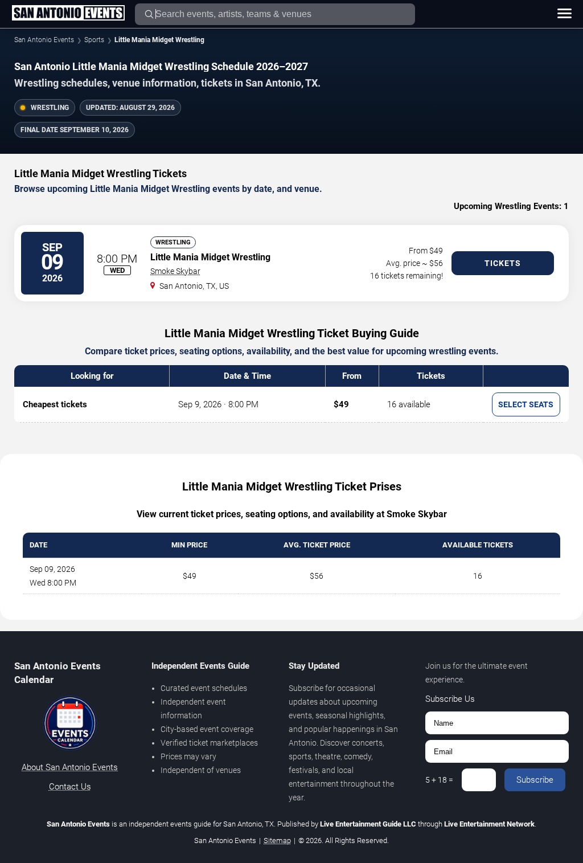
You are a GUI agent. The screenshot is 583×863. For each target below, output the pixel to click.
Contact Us (70, 787)
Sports (94, 40)
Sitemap (277, 840)
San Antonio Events (44, 40)
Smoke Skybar (175, 271)
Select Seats (525, 404)
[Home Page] (68, 14)
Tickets (503, 263)
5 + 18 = (439, 779)
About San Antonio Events (70, 767)
